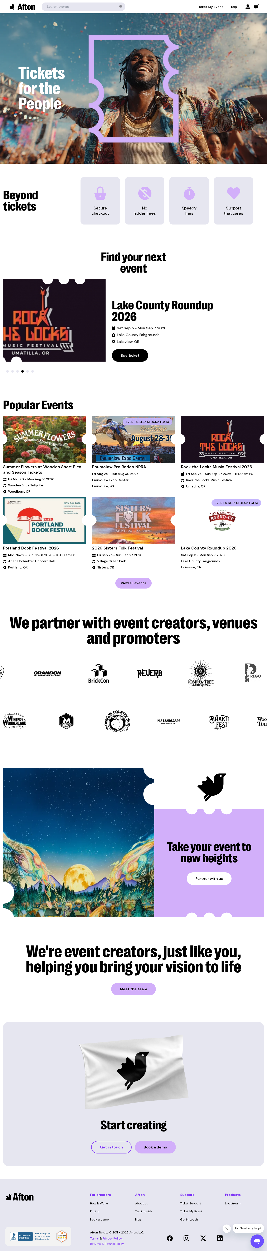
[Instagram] (186, 1238)
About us (141, 1203)
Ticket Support (190, 1203)
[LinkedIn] (220, 1238)
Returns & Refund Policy (107, 1244)
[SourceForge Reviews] (61, 1236)
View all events (133, 583)
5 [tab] (27, 371)
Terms (94, 1238)
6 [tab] (32, 371)
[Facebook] (170, 1238)
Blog (138, 1219)
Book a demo (155, 1147)
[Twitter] (203, 1238)
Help (233, 7)
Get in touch (111, 1147)
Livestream (233, 1203)
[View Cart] (256, 6)
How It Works (99, 1203)
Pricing (94, 1211)
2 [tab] (12, 371)
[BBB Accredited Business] (29, 1236)
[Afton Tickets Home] (22, 7)
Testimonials (144, 1211)
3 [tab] (17, 371)
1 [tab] (7, 371)
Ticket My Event (210, 7)
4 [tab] (22, 371)
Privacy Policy (112, 1238)
